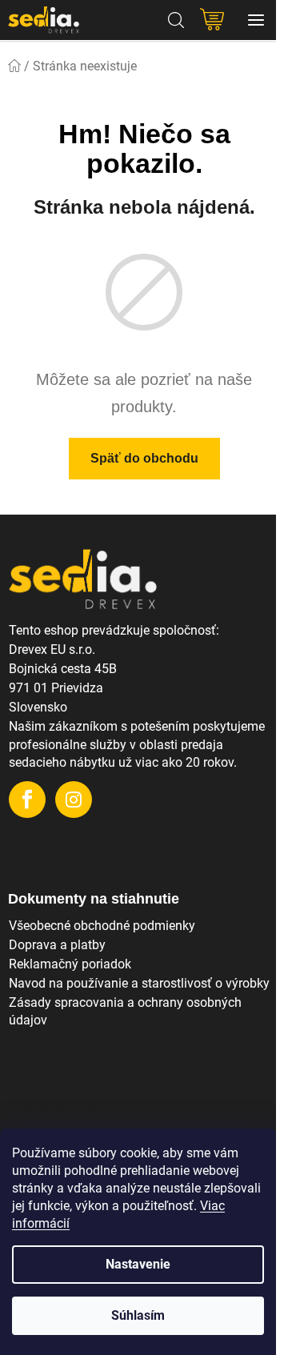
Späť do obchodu (144, 458)
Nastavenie (138, 1264)
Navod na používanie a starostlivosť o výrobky (139, 983)
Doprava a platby (57, 944)
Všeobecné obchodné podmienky (102, 925)
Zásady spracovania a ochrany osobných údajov (125, 1011)
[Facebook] (27, 799)
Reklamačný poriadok (70, 964)
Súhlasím (138, 1315)
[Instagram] (73, 799)
